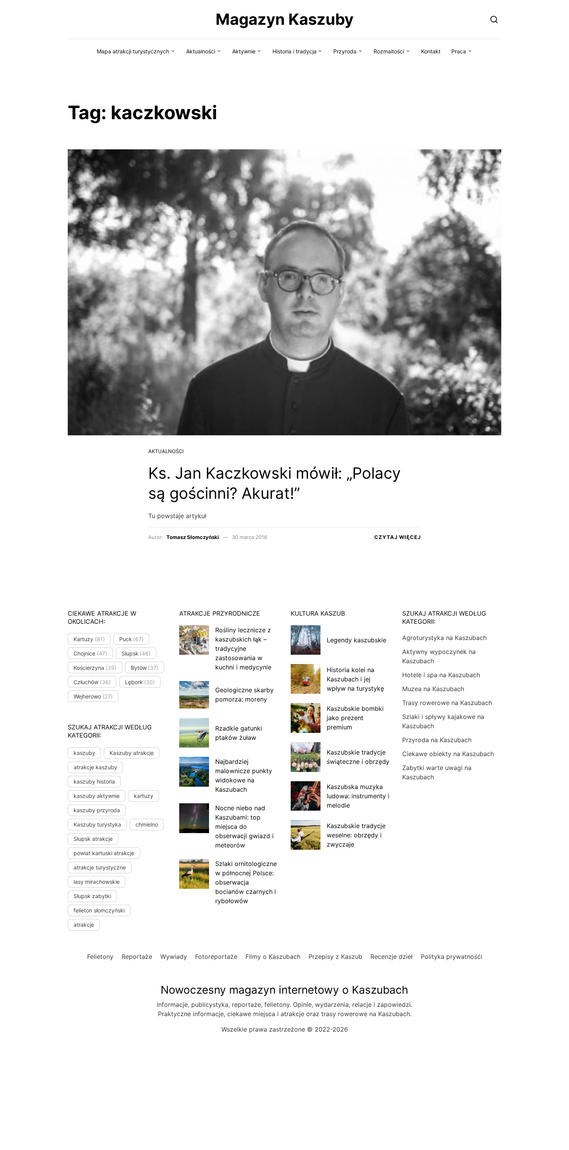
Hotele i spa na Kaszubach (441, 675)
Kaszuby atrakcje (132, 753)
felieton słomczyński (99, 910)
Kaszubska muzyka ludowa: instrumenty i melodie (358, 796)
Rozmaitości (389, 51)
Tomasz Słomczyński (192, 537)
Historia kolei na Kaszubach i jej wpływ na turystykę (355, 679)
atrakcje (84, 924)
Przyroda (344, 51)
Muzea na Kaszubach (433, 689)
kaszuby (84, 753)
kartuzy (143, 795)
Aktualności (200, 51)
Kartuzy (89, 639)
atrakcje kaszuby (95, 767)
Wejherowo (93, 696)
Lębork (140, 682)
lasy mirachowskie (97, 881)
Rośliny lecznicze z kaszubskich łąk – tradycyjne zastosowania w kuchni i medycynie (243, 648)
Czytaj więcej (397, 537)
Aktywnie (243, 51)
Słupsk (136, 653)
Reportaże (137, 956)
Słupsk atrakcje (93, 838)
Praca (458, 51)
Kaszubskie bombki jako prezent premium (355, 718)
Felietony (100, 956)
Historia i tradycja (295, 51)
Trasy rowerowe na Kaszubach (447, 703)
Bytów (145, 667)
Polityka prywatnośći (451, 956)
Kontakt (430, 51)
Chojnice (90, 653)
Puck (131, 639)
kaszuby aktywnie (97, 795)
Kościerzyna (95, 667)
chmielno (146, 824)
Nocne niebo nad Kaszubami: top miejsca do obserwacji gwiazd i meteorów (244, 826)
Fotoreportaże (216, 956)
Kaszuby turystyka (97, 824)
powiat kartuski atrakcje (104, 853)
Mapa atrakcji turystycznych (133, 51)
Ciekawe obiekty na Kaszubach (448, 754)
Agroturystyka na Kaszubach (444, 638)
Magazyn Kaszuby (284, 19)
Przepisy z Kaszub (335, 956)
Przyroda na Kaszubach (436, 740)
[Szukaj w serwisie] (494, 19)
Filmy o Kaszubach (272, 956)
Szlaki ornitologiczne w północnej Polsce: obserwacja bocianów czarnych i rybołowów (246, 882)
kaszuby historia (94, 781)
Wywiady (173, 956)
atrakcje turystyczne (100, 867)
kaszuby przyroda (97, 810)
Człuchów (92, 682)
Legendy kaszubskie (356, 640)
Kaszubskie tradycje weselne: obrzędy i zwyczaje (356, 835)
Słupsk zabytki (92, 896)
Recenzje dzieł (391, 956)
